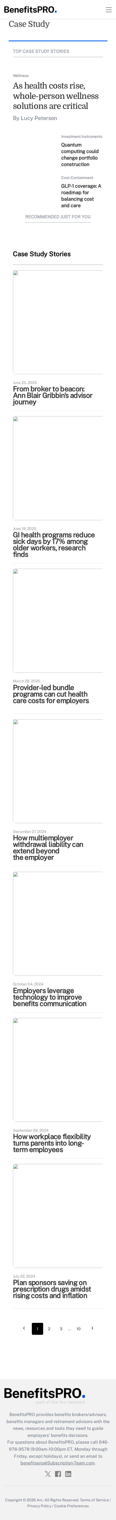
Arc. (40, 1500)
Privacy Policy (39, 1506)
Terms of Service (94, 1500)
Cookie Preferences (71, 1506)
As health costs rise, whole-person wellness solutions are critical (55, 96)
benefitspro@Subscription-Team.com (58, 1463)
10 (79, 1329)
